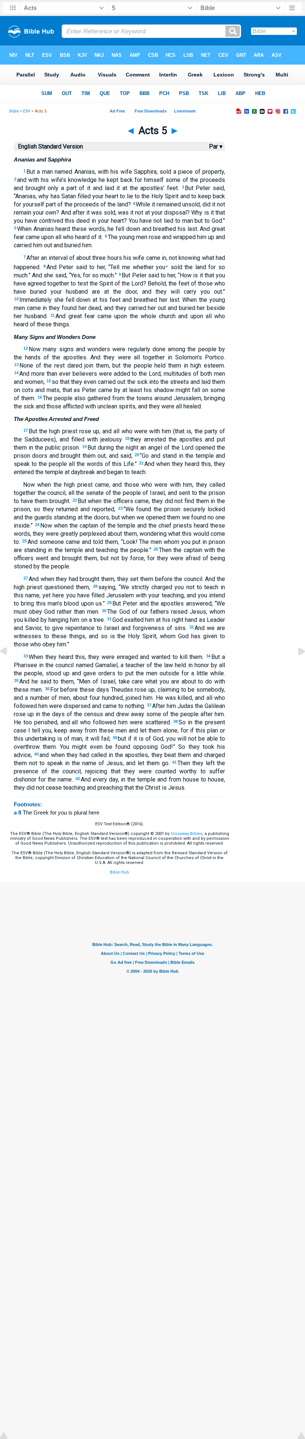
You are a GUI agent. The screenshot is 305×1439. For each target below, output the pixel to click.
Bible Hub (119, 872)
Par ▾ (216, 146)
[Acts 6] (295, 668)
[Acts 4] (9, 668)
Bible (14, 111)
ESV (26, 111)
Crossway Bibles (186, 833)
